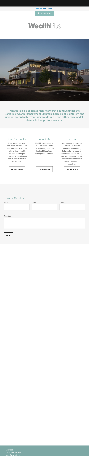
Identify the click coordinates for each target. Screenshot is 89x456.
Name (6, 202)
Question (7, 216)
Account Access (45, 13)
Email (34, 202)
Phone (62, 202)
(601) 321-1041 (16, 453)
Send (8, 235)
